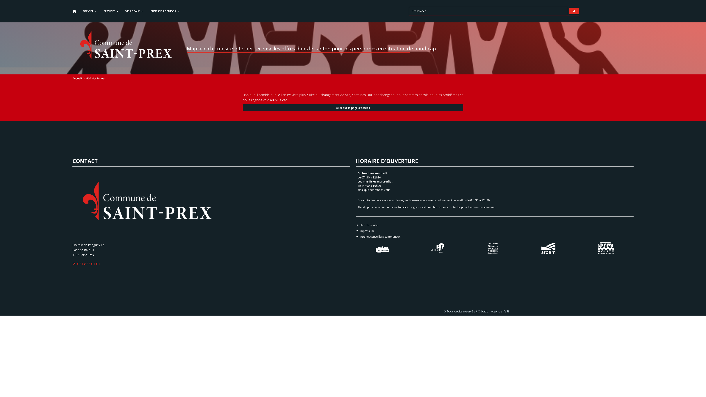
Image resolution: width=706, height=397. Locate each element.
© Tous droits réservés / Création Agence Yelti (476, 311)
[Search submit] (574, 11)
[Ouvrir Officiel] (96, 11)
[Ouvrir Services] (117, 11)
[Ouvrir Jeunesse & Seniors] (178, 11)
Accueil (77, 78)
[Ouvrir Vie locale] (142, 11)
